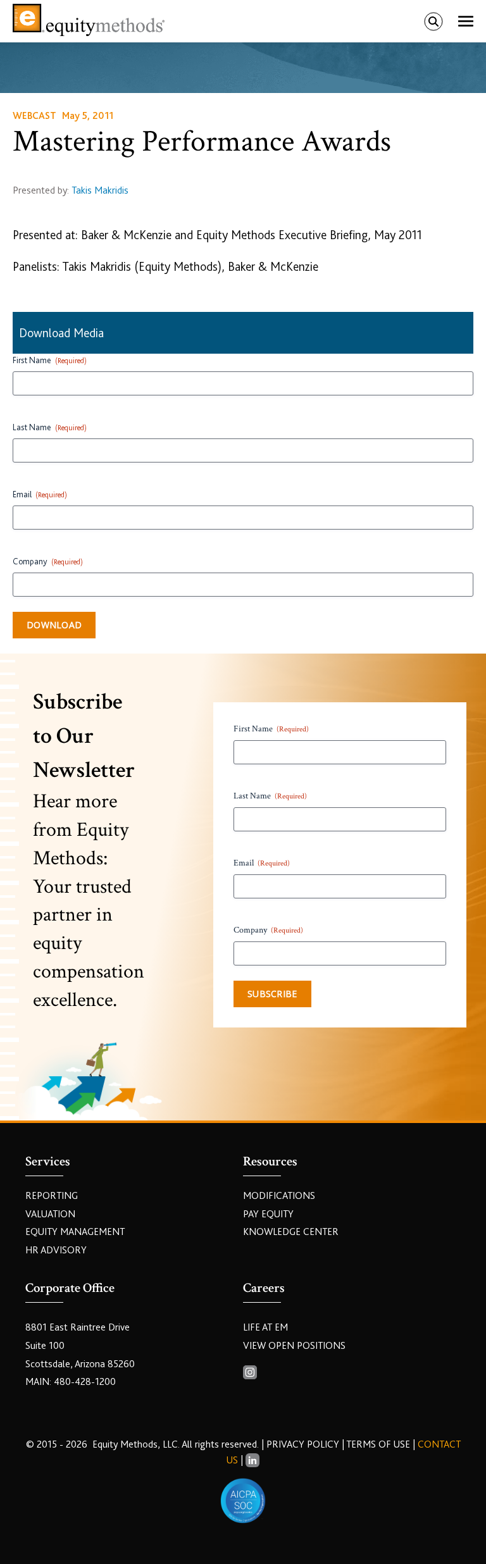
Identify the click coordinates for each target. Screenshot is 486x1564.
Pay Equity (268, 1214)
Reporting (51, 1195)
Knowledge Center (291, 1232)
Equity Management (75, 1232)
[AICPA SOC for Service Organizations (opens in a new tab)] (243, 1501)
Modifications (279, 1195)
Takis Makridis (100, 190)
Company (48, 561)
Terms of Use (378, 1444)
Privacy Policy (304, 1444)
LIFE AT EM (265, 1327)
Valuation (50, 1214)
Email (40, 494)
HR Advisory (56, 1250)
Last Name (50, 427)
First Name (50, 360)
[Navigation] (465, 21)
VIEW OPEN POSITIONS (294, 1345)
